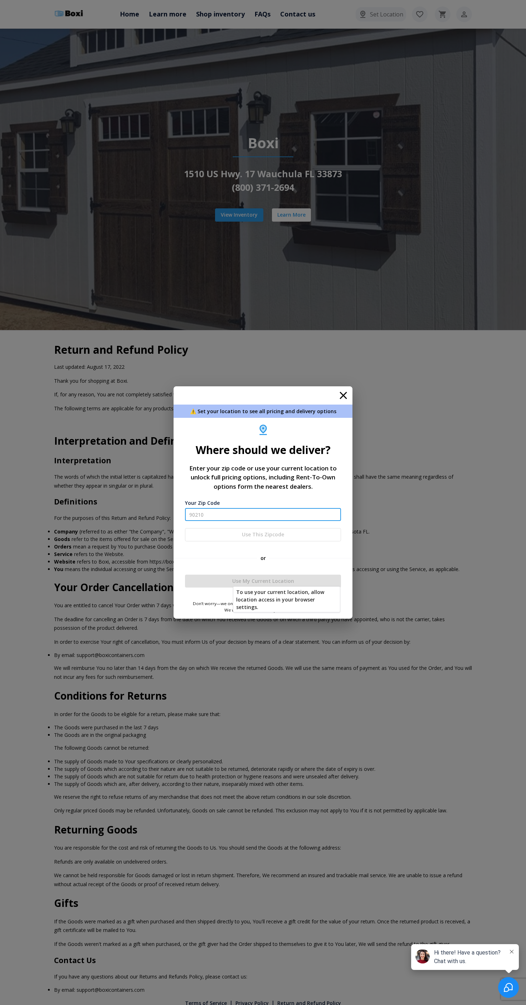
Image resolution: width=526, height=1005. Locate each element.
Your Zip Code (202, 502)
